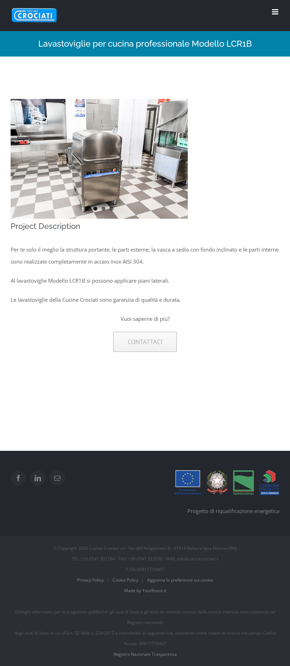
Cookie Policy (125, 580)
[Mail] (57, 478)
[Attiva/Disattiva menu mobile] (275, 12)
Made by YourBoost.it (145, 591)
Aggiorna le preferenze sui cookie (180, 580)
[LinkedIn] (38, 478)
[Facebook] (18, 478)
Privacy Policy (90, 580)
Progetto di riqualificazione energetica (233, 510)
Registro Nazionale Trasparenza (145, 654)
